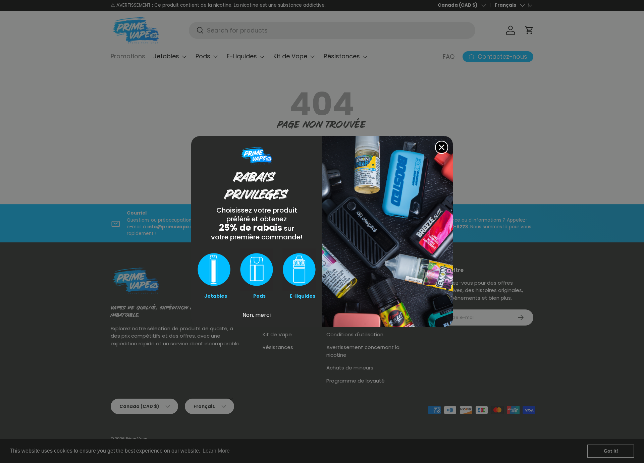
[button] (214, 269)
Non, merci (257, 315)
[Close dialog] (441, 147)
